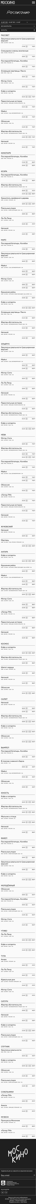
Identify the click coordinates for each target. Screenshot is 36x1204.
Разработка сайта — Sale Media (18, 1202)
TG (6, 1192)
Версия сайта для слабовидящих (18, 1197)
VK (2, 1192)
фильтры (4, 30)
